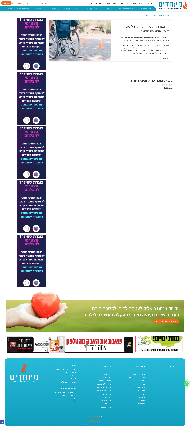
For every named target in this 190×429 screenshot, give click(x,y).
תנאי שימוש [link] (107, 394)
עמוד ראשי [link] (149, 3)
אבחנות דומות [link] (93, 9)
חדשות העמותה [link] (112, 3)
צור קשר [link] (89, 3)
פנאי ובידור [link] (41, 9)
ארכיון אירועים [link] (125, 3)
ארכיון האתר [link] (106, 397)
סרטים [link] (10, 9)
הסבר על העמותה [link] (105, 380)
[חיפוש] (26, 3)
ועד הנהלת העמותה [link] (104, 384)
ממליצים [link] (108, 404)
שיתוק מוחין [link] (108, 9)
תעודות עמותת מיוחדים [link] (103, 387)
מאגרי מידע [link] (55, 9)
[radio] (162, 85)
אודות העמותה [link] (137, 3)
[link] (2, 422)
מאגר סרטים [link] (140, 404)
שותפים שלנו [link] (99, 3)
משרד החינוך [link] (159, 15)
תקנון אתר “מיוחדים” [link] (104, 390)
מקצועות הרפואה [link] (146, 9)
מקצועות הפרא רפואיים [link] (126, 9)
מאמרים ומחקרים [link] (24, 9)
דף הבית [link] (170, 15)
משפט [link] (68, 9)
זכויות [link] (79, 9)
